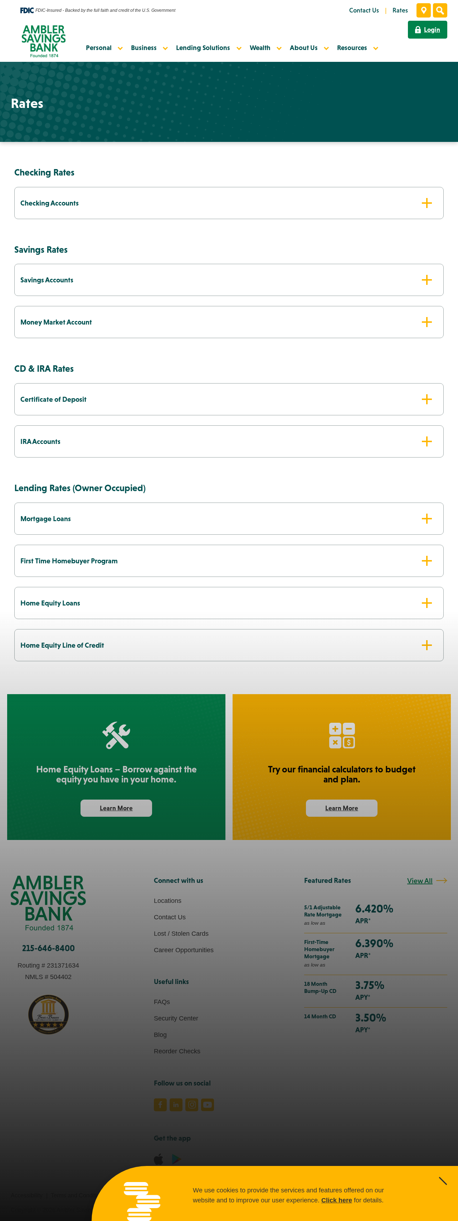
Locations (167, 900)
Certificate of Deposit (53, 399)
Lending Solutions (203, 47)
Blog (160, 1034)
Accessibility (27, 1195)
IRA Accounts (40, 441)
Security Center (176, 1018)
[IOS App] (158, 1159)
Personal (99, 47)
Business (144, 47)
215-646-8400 (48, 948)
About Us (304, 47)
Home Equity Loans (50, 603)
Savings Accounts (46, 280)
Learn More (125, 810)
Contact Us (170, 917)
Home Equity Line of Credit (62, 645)
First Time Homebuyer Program (69, 561)
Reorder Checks (177, 1051)
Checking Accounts (49, 203)
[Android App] (176, 1159)
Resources (352, 47)
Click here (336, 1200)
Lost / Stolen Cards (181, 933)
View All (420, 881)
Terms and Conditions (78, 1195)
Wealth (260, 47)
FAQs (162, 1001)
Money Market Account (56, 322)
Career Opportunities (184, 950)
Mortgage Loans (45, 519)
